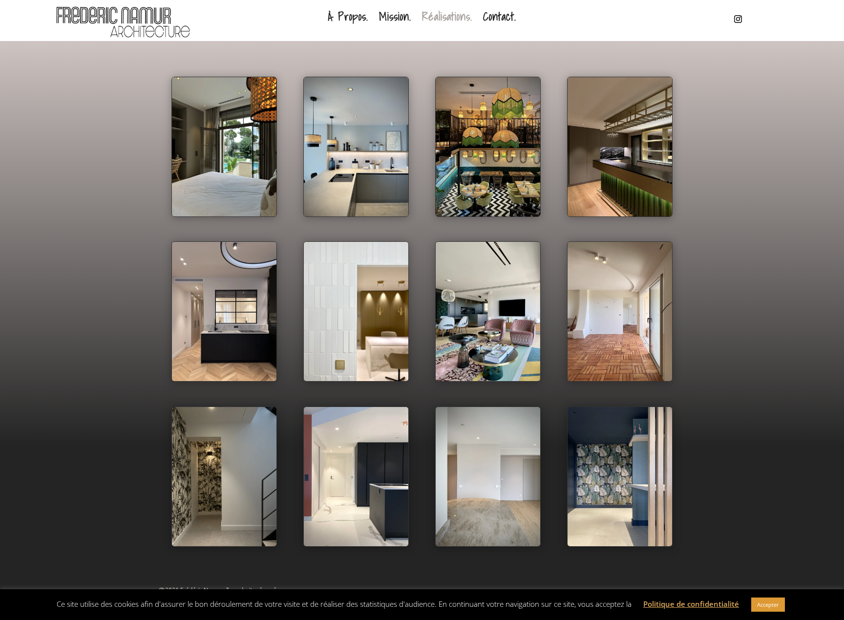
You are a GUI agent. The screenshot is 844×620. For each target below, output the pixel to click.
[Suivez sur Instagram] (732, 19)
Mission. (395, 17)
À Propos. (348, 17)
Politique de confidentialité (691, 604)
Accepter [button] (768, 604)
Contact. (499, 17)
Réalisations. (447, 17)
